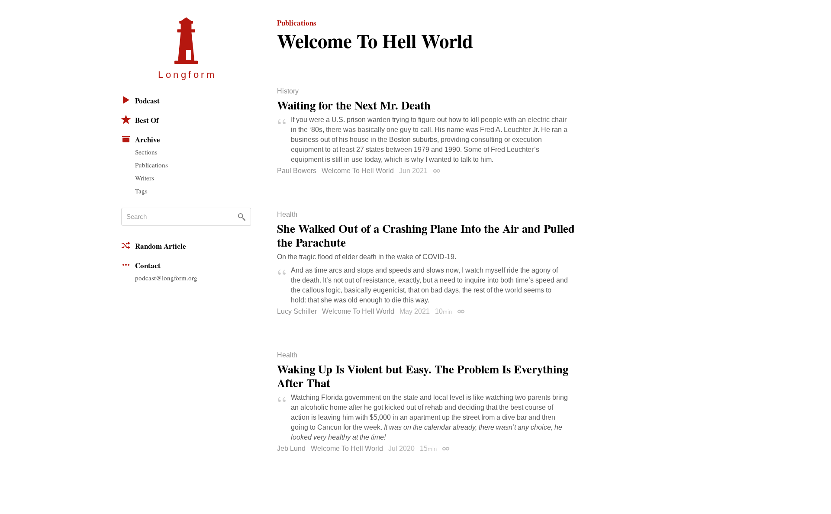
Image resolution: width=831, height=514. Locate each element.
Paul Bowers (296, 170)
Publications (151, 165)
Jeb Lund (291, 448)
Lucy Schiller (297, 311)
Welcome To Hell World (358, 170)
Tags (141, 190)
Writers (144, 177)
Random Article (160, 246)
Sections (146, 152)
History (288, 91)
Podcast (147, 100)
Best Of (147, 120)
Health (287, 214)
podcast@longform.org (166, 277)
